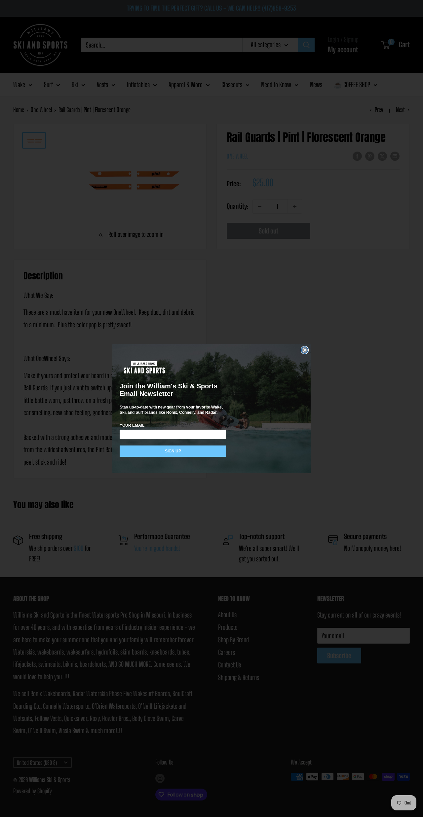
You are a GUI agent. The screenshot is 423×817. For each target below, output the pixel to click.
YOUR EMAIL (132, 425)
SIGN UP (173, 451)
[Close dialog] (304, 350)
